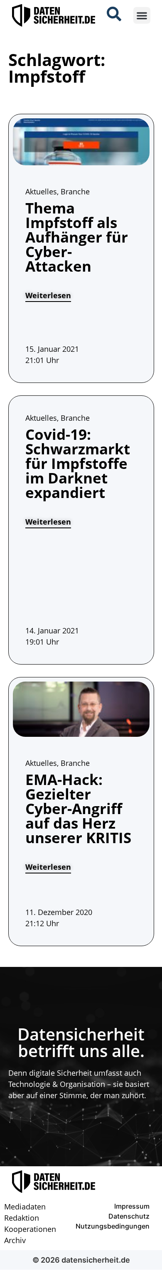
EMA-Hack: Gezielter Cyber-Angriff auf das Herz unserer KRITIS (78, 808)
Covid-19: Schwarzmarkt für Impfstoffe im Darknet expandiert (77, 463)
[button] (141, 15)
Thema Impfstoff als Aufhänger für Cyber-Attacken (76, 237)
